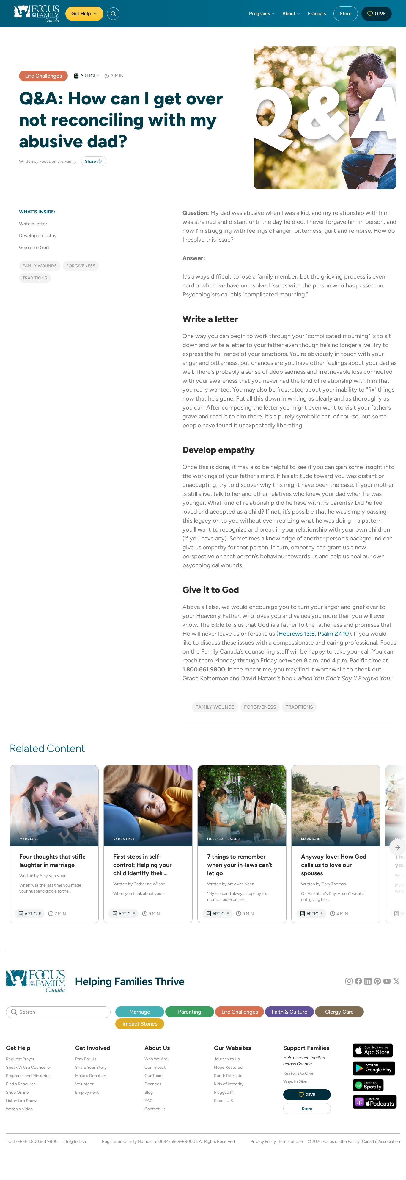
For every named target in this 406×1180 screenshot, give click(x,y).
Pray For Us (85, 1058)
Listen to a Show (21, 1100)
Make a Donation (90, 1075)
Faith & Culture (289, 1012)
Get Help (81, 13)
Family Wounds (40, 265)
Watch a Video (19, 1108)
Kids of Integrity (228, 1083)
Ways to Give (295, 1081)
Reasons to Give (298, 1073)
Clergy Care (339, 1012)
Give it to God (34, 247)
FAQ (148, 1100)
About (288, 13)
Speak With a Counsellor (28, 1067)
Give (380, 13)
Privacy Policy (263, 1141)
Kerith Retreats (228, 1075)
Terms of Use (290, 1141)
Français (317, 13)
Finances (152, 1083)
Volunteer (84, 1083)
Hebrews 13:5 (296, 633)
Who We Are (155, 1058)
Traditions (35, 278)
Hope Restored (228, 1067)
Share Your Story (90, 1067)
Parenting (189, 1012)
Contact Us (155, 1108)
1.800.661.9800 (43, 1141)
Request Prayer (20, 1058)
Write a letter (33, 223)
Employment (87, 1092)
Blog (148, 1092)
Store (346, 13)
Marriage (139, 1012)
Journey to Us (227, 1058)
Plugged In (224, 1092)
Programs (259, 13)
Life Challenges (43, 76)
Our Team (153, 1075)
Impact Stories (139, 1023)
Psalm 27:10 (333, 633)
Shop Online (17, 1092)
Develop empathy (37, 235)
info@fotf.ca (74, 1141)
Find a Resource (21, 1083)
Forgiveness (80, 265)
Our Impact (155, 1067)
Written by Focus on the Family (47, 161)
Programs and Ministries (28, 1075)
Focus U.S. (224, 1100)
